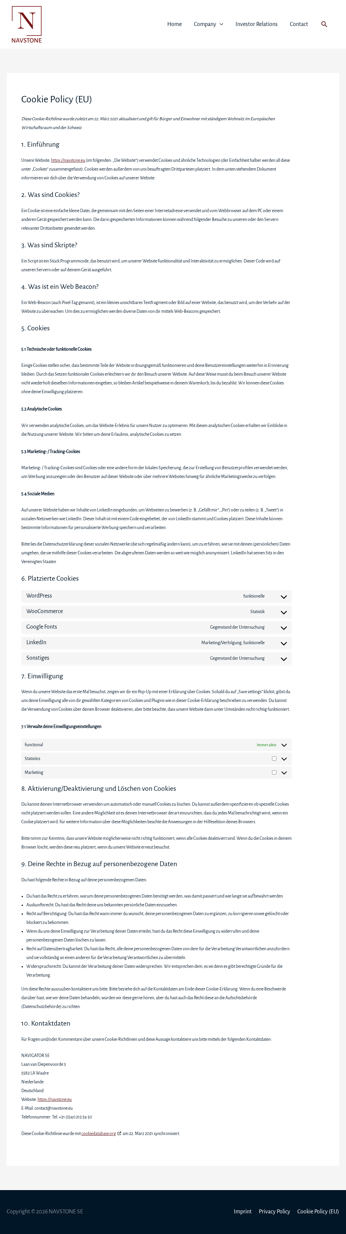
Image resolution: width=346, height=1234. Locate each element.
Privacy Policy (274, 1212)
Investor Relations (257, 24)
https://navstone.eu (68, 160)
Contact (299, 24)
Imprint (243, 1212)
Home (174, 24)
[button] (324, 24)
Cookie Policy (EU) (318, 1212)
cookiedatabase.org (98, 1133)
